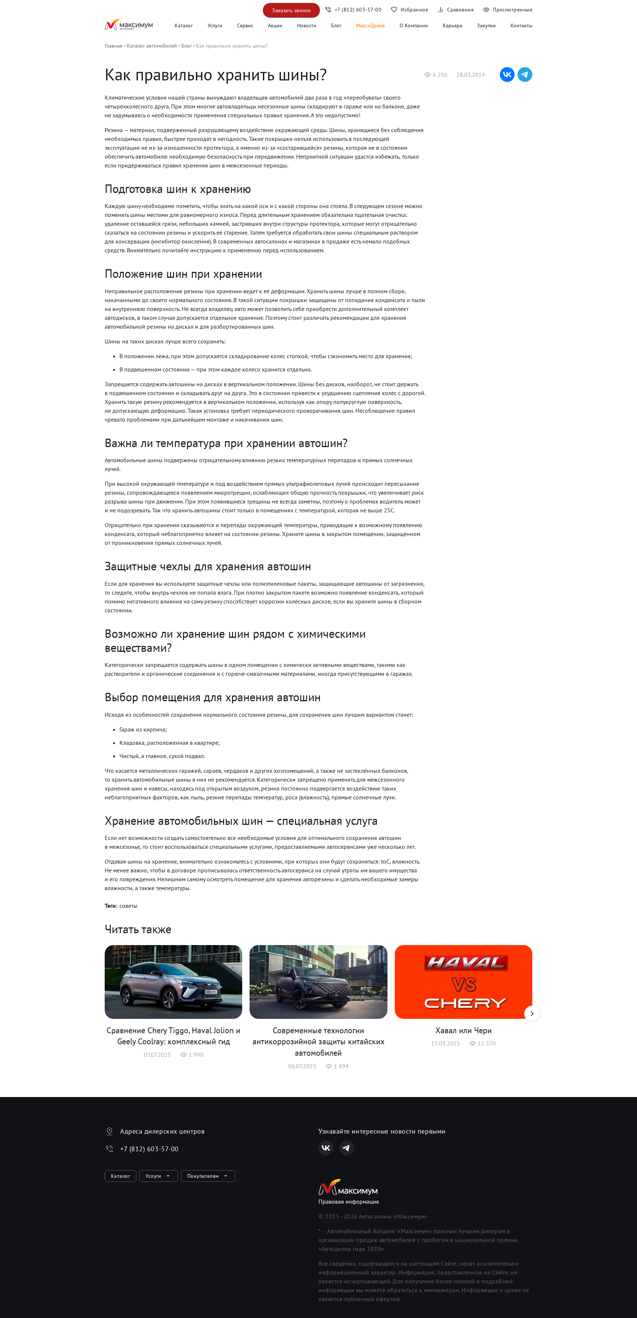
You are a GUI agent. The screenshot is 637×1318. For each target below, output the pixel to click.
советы (128, 905)
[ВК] (325, 1148)
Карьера (452, 25)
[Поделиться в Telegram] (525, 74)
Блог (336, 25)
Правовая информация (348, 1201)
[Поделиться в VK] (507, 74)
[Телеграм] (346, 1148)
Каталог (184, 25)
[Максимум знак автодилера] (129, 25)
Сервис (245, 25)
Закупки (486, 25)
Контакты (521, 25)
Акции (275, 25)
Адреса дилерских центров (162, 1131)
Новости (306, 25)
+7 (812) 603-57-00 (149, 1149)
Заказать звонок (291, 10)
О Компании (414, 25)
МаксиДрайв (370, 25)
